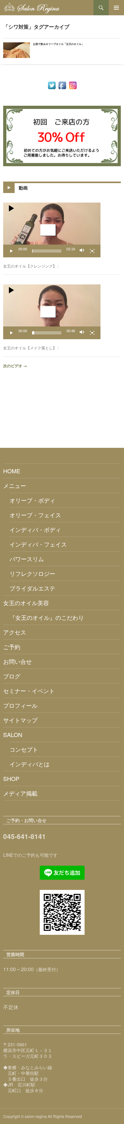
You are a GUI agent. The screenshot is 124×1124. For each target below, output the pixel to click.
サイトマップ (20, 720)
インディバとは (30, 764)
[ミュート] (82, 251)
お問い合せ (17, 661)
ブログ (11, 676)
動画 (23, 187)
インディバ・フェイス (38, 544)
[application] (51, 230)
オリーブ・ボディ (32, 500)
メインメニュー (116, 7)
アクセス (14, 632)
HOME (11, 471)
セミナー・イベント (29, 690)
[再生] (11, 251)
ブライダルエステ (32, 588)
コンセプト (24, 749)
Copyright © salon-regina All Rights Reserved (42, 1116)
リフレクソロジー (32, 573)
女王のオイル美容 (26, 602)
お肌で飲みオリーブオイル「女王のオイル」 (58, 44)
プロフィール (20, 705)
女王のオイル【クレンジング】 (30, 265)
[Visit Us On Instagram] (72, 85)
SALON (12, 734)
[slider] (46, 251)
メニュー (14, 485)
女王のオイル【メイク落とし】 (30, 347)
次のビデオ (15, 366)
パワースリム (27, 559)
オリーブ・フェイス (35, 515)
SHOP (11, 778)
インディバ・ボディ (35, 529)
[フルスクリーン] (92, 251)
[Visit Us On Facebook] (62, 85)
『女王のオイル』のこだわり (47, 617)
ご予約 (11, 646)
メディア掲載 (20, 793)
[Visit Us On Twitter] (51, 85)
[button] (48, 230)
